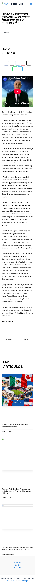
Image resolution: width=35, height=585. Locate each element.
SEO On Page (11, 581)
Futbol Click (17, 3)
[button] (30, 33)
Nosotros (17, 563)
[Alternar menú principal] (31, 4)
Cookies (17, 565)
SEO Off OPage (23, 581)
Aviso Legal (17, 567)
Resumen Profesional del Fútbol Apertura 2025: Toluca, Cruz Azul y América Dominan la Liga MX (17, 491)
